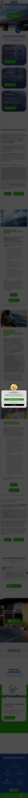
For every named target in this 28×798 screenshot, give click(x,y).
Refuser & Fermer (14, 402)
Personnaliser (14, 404)
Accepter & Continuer (14, 399)
